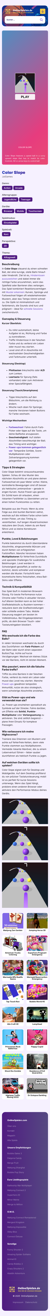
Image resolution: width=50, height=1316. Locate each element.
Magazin (11, 1135)
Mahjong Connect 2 (16, 1190)
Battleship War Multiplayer (19, 1185)
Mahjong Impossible (16, 1227)
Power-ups (8, 684)
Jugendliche (10, 199)
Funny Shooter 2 (15, 1249)
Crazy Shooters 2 (15, 1268)
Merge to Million (15, 1204)
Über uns (11, 1126)
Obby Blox (12, 1232)
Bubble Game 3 (14, 1153)
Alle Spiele (12, 1140)
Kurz (6, 234)
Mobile (20, 211)
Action (7, 188)
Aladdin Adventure (16, 1273)
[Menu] (42, 11)
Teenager (26, 199)
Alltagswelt (9, 257)
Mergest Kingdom (15, 1222)
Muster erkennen (15, 292)
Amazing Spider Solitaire (19, 1254)
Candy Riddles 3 (15, 1264)
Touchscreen (35, 211)
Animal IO (11, 1259)
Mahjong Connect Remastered (21, 1217)
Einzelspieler (10, 222)
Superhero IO (13, 1195)
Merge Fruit (12, 1163)
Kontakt (10, 1131)
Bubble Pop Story (15, 1172)
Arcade (19, 188)
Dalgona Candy (14, 1158)
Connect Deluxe (15, 1236)
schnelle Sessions (33, 309)
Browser (8, 211)
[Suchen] (41, 20)
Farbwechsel (16, 427)
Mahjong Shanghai (16, 1167)
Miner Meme (13, 1199)
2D (5, 245)
